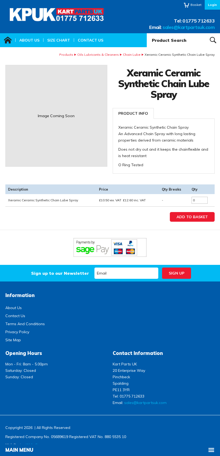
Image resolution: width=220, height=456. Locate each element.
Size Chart (58, 40)
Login (212, 5)
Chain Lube (132, 55)
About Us (29, 40)
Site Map (13, 340)
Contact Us (90, 40)
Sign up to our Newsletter (60, 273)
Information (20, 295)
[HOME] (7, 40)
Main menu (19, 450)
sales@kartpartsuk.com (189, 27)
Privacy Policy (17, 331)
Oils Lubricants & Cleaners (98, 55)
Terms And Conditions (25, 323)
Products (66, 55)
